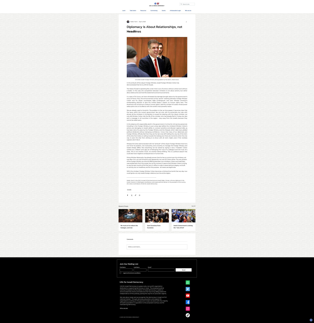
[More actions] (186, 22)
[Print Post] (139, 195)
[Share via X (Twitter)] (131, 195)
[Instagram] (188, 309)
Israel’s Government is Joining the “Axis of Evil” (183, 226)
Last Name (137, 267)
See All (193, 206)
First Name (123, 267)
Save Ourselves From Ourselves (153, 226)
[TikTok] (188, 315)
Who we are (124, 308)
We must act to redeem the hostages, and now (129, 226)
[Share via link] (135, 195)
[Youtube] (188, 296)
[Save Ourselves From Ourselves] (157, 216)
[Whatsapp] (188, 282)
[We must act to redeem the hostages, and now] (130, 215)
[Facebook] (188, 302)
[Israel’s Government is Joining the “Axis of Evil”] (183, 215)
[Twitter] (188, 289)
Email (149, 267)
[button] (143, 10)
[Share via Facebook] (127, 195)
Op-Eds (129, 189)
